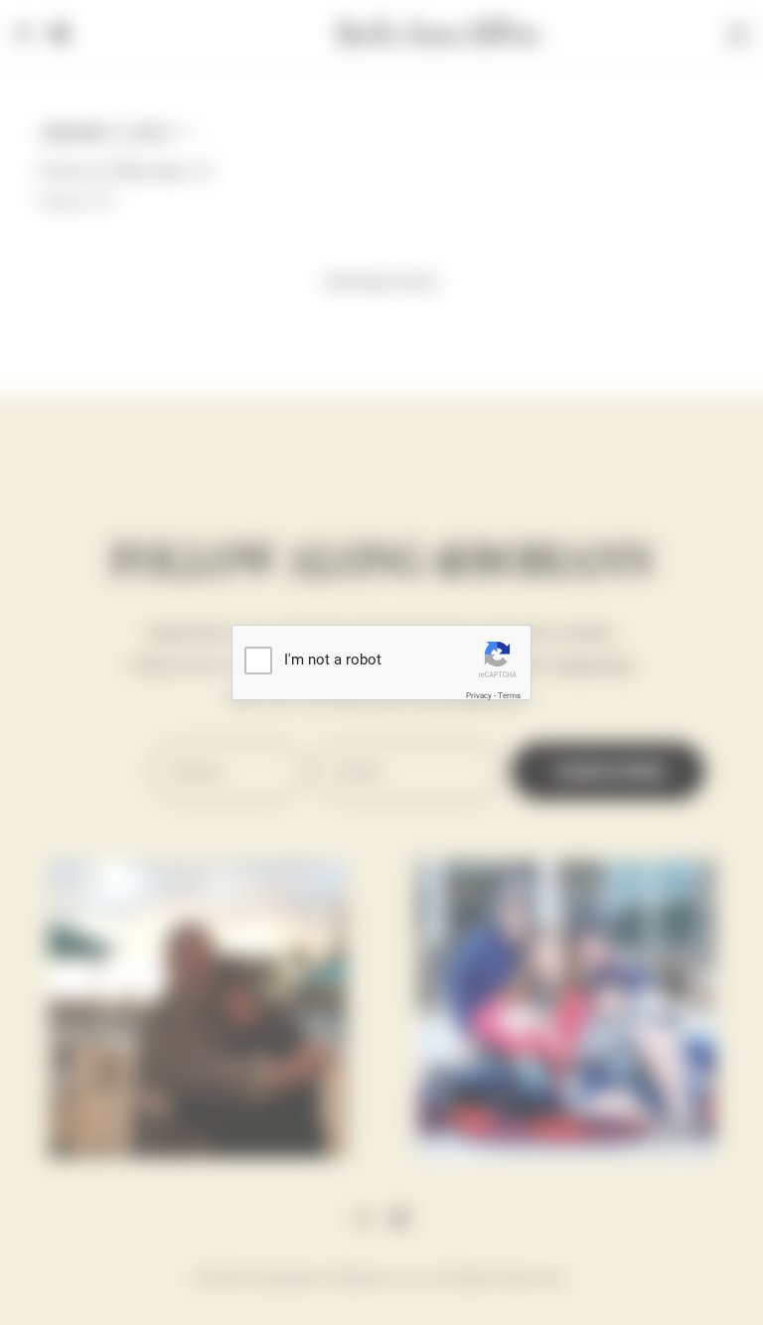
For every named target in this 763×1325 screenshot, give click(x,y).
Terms (509, 695)
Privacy (479, 695)
